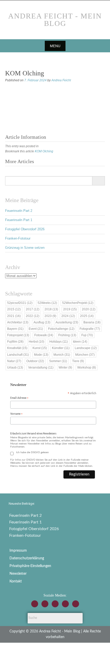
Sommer (58, 361)
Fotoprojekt (18, 335)
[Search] (98, 180)
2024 (68, 316)
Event (36, 329)
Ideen (80, 341)
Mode (41, 354)
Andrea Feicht (61, 80)
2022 (32, 316)
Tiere (78, 361)
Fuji (87, 335)
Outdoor (35, 361)
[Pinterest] (75, 603)
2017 (32, 309)
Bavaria (92, 322)
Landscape (86, 348)
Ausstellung (67, 322)
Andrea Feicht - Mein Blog (55, 19)
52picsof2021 (19, 303)
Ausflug (42, 322)
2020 (88, 309)
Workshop (86, 367)
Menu (55, 46)
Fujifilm (15, 341)
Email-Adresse (19, 398)
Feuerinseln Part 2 (18, 211)
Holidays (58, 341)
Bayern (15, 329)
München (85, 354)
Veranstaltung (40, 367)
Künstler (61, 348)
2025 (87, 316)
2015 (14, 309)
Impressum (18, 550)
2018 (51, 309)
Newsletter (18, 573)
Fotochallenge (61, 329)
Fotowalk (43, 335)
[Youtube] (55, 603)
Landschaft (18, 354)
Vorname (16, 414)
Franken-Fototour (17, 238)
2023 (50, 316)
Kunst (39, 348)
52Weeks (47, 303)
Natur (14, 361)
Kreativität (17, 348)
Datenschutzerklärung (26, 558)
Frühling (67, 335)
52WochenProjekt (77, 303)
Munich (61, 354)
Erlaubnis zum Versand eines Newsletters (33, 433)
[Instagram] (34, 603)
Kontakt (15, 581)
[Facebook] (44, 603)
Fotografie (90, 329)
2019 (70, 309)
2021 (14, 316)
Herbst (36, 341)
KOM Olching (44, 151)
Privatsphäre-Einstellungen (30, 566)
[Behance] (65, 603)
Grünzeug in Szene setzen (25, 248)
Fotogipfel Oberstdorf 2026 (25, 229)
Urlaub (15, 367)
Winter (65, 367)
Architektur (17, 322)
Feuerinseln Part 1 (18, 220)
